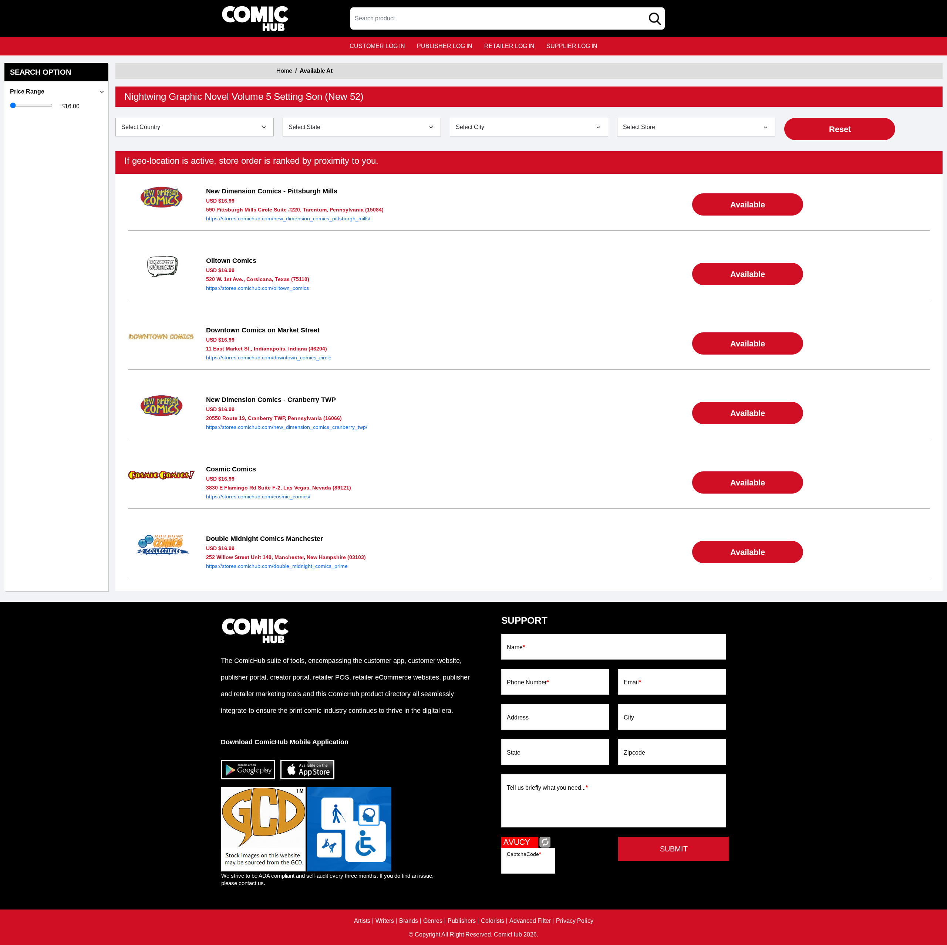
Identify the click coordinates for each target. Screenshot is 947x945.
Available (747, 204)
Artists (362, 921)
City (629, 717)
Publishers (462, 921)
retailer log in (509, 46)
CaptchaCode (524, 854)
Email (632, 682)
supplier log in (571, 46)
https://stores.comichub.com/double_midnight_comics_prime (277, 566)
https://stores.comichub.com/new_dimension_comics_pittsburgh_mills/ (288, 218)
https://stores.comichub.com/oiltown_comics (257, 288)
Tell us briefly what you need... (547, 787)
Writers (384, 921)
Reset (840, 129)
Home (284, 71)
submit (674, 849)
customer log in (377, 46)
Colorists (492, 921)
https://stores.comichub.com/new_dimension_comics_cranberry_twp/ (286, 427)
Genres (432, 921)
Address (518, 717)
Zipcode (634, 752)
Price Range (27, 91)
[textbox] (507, 18)
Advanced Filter (530, 921)
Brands (408, 921)
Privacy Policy (574, 921)
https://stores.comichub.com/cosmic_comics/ (258, 496)
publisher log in (444, 46)
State (513, 752)
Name (516, 647)
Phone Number (528, 682)
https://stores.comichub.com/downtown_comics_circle (268, 357)
